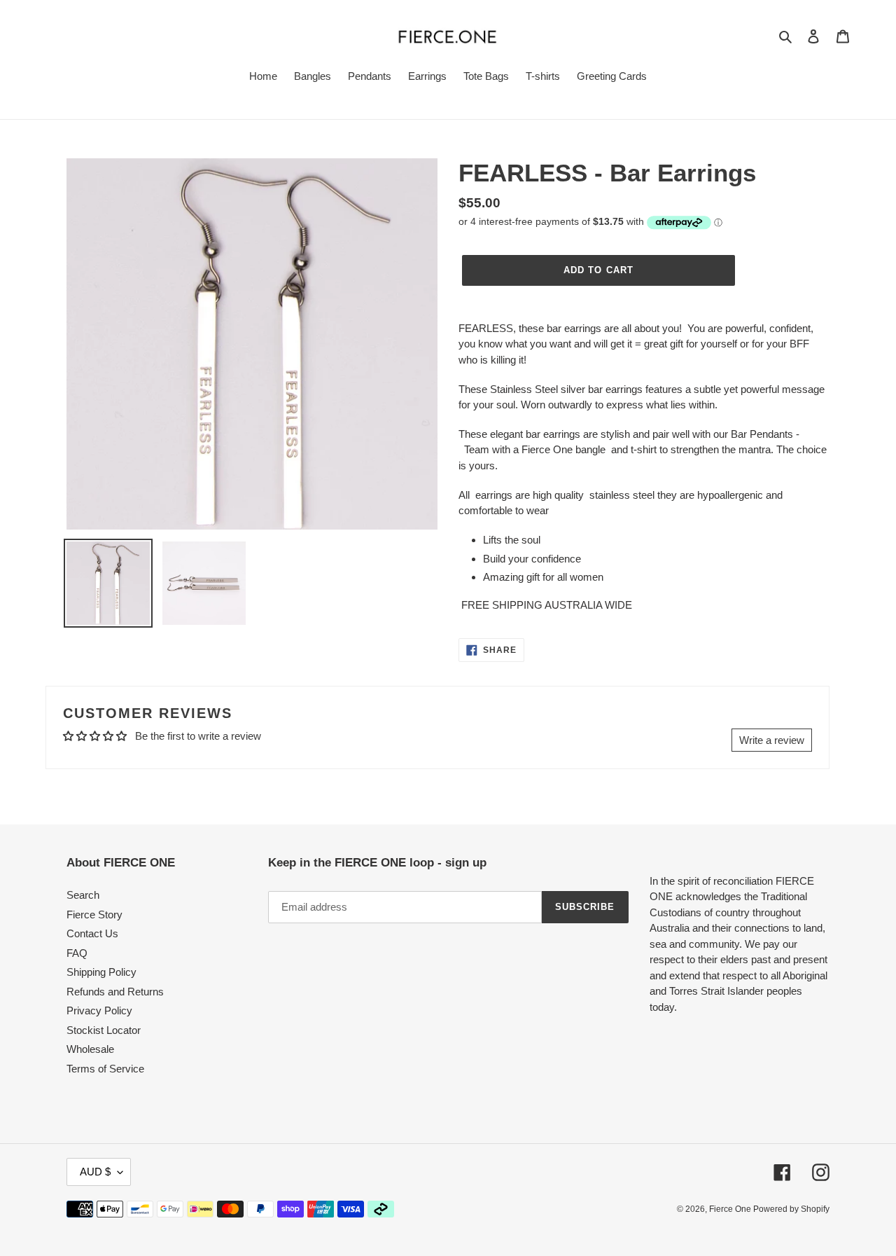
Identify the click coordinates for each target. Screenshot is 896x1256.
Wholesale (90, 1049)
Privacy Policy (99, 1010)
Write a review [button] (771, 740)
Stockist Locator (103, 1030)
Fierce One (731, 1209)
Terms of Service (105, 1069)
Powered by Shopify (791, 1209)
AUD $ (95, 1172)
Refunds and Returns (115, 992)
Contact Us (92, 933)
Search (82, 895)
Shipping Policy (101, 972)
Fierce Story (94, 914)
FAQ (77, 953)
